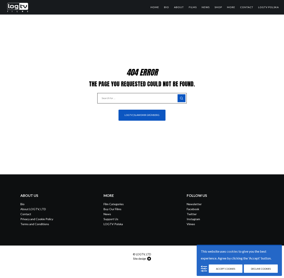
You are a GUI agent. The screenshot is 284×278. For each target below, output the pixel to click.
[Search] (181, 98)
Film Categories (114, 204)
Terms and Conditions (34, 224)
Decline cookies (261, 268)
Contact (25, 214)
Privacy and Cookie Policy (36, 219)
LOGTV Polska (113, 224)
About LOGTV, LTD (33, 209)
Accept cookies (225, 268)
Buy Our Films (112, 209)
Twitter (192, 214)
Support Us (111, 219)
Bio (22, 204)
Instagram (193, 219)
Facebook (193, 209)
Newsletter (194, 204)
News (107, 214)
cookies (232, 251)
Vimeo (191, 224)
